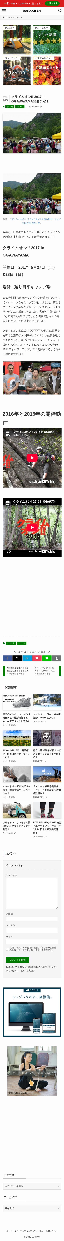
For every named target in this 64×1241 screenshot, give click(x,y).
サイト (9, 937)
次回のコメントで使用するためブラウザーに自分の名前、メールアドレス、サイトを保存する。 (33, 948)
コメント (11, 875)
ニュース (19, 107)
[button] (7, 658)
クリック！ (52, 3)
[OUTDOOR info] (32, 11)
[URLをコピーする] (56, 658)
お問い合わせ (52, 1231)
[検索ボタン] (60, 11)
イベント (10, 107)
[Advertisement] (32, 600)
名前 (9, 914)
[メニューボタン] (4, 11)
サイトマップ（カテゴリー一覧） (29, 1231)
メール (10, 925)
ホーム (9, 1231)
